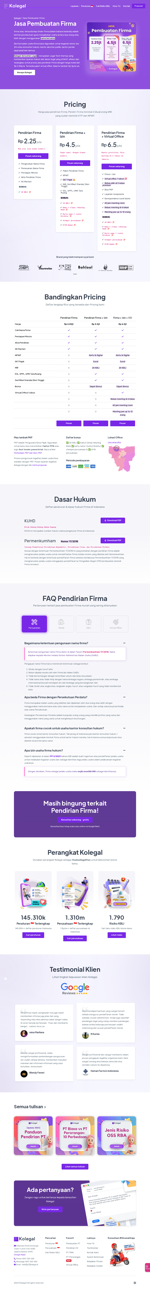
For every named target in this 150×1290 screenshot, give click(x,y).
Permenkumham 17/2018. (96, 652)
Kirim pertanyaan (50, 1209)
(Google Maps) (19, 1255)
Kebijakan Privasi (95, 1261)
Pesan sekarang (33, 156)
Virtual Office (72, 1265)
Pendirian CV (72, 1248)
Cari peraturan (33, 935)
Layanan (74, 6)
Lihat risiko (116, 935)
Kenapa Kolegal (24, 72)
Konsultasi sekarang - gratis (75, 820)
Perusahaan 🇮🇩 (52, 1248)
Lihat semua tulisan (75, 1166)
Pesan (69, 423)
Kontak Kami (92, 1252)
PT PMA (70, 1252)
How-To (116, 6)
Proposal (139, 6)
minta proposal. (39, 465)
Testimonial (92, 1248)
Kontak (126, 6)
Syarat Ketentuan (95, 1257)
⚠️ (74, 180)
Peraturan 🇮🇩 (87, 6)
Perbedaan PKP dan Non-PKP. (28, 453)
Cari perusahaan (75, 938)
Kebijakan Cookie (95, 1266)
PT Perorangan (73, 1257)
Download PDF (114, 520)
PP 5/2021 (55, 756)
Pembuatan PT (73, 1243)
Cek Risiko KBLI (103, 6)
